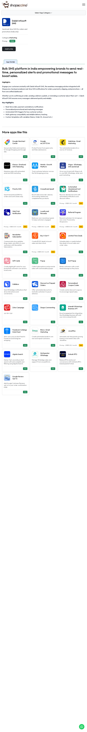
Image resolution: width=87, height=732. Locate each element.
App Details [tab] (10, 62)
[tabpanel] (43, 231)
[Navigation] (83, 4)
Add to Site (9, 49)
